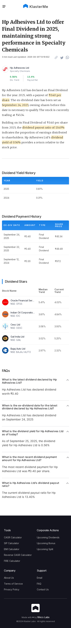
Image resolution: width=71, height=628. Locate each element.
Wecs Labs (43, 617)
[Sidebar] (4, 7)
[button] (5, 7)
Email (39, 577)
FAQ (39, 583)
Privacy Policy (11, 589)
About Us (9, 577)
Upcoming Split (45, 549)
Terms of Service (13, 583)
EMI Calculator (11, 549)
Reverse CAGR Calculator (18, 555)
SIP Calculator (11, 543)
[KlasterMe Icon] (35, 608)
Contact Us (43, 589)
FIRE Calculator (12, 560)
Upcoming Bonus (46, 543)
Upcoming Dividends (48, 537)
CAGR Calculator (13, 537)
